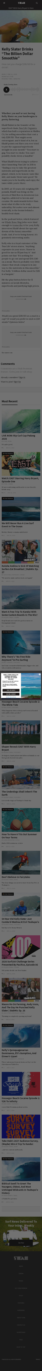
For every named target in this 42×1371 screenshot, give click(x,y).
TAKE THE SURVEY (11, 690)
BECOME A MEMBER (11, 694)
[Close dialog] (40, 674)
